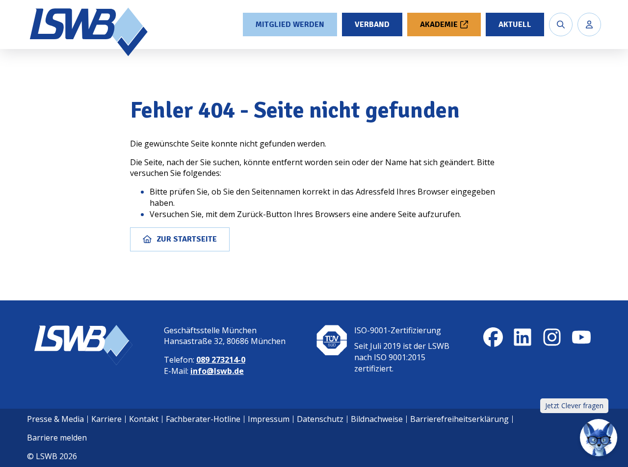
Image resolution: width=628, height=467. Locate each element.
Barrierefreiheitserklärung (459, 419)
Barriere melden (57, 437)
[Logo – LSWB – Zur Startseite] (90, 32)
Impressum (268, 419)
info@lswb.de (217, 371)
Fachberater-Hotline (203, 419)
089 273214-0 (220, 359)
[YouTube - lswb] (581, 337)
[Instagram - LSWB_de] (552, 337)
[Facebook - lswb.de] (493, 337)
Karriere (106, 419)
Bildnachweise (377, 419)
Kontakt (143, 419)
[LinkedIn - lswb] (522, 337)
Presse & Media (55, 419)
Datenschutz (320, 419)
